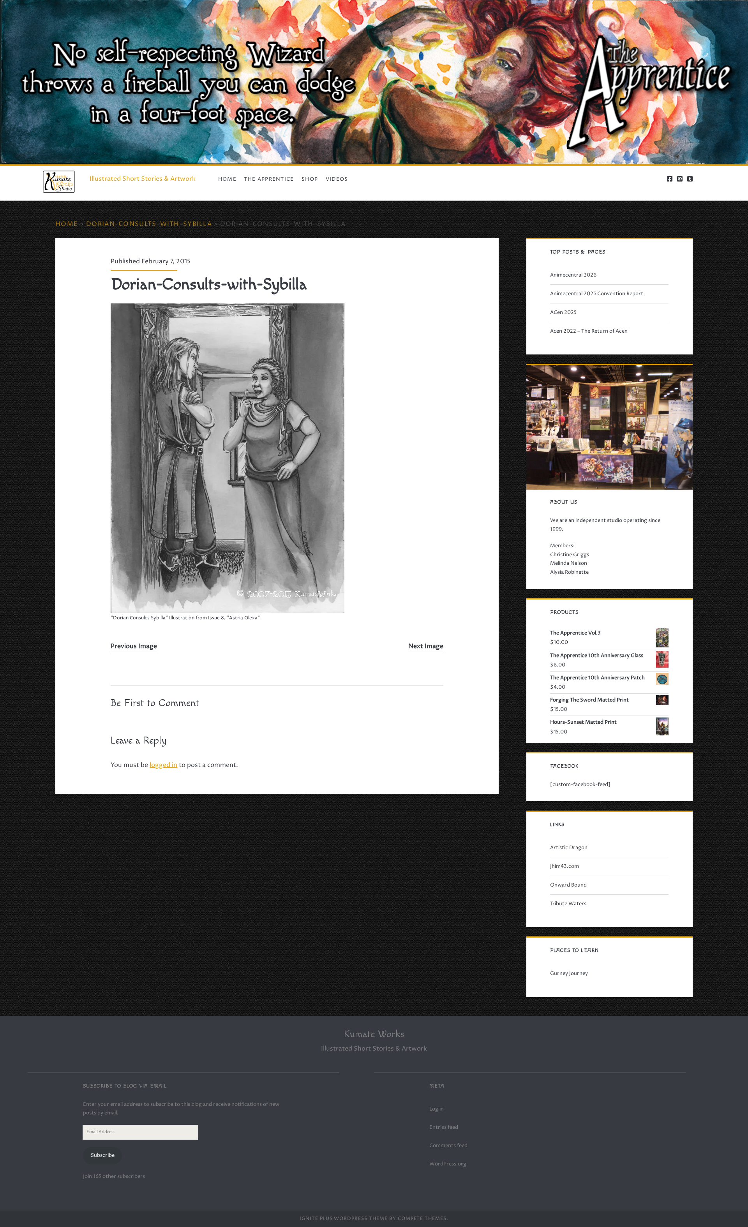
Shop (310, 179)
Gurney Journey (569, 973)
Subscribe (103, 1155)
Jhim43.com (564, 866)
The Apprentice (269, 179)
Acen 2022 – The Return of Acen (589, 331)
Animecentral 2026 (573, 275)
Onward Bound (568, 885)
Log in (436, 1108)
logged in (163, 765)
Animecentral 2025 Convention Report (596, 293)
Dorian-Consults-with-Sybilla (149, 224)
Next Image (425, 646)
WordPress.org (447, 1163)
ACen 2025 (563, 312)
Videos (337, 179)
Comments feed (448, 1145)
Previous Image (134, 646)
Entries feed (443, 1127)
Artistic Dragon (568, 847)
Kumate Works (374, 1034)
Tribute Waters (568, 903)
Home (227, 179)
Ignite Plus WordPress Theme (344, 1218)
